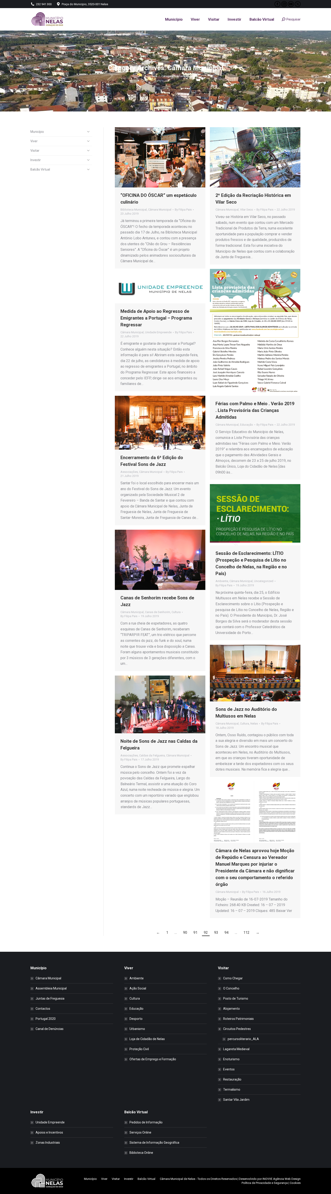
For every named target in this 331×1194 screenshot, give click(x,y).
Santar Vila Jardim (236, 1099)
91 (195, 932)
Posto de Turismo (235, 998)
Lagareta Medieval (236, 1049)
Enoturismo (231, 1059)
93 (216, 932)
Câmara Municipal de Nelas (177, 1179)
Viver (34, 141)
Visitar (34, 150)
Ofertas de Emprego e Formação (152, 1059)
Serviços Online (140, 1132)
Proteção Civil (139, 1049)
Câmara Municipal (159, 209)
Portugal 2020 (46, 1019)
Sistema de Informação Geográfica (154, 1142)
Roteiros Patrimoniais (238, 1019)
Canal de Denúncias (49, 1029)
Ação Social (137, 988)
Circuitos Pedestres (237, 1029)
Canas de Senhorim (157, 612)
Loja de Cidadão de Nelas (147, 1039)
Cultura (176, 612)
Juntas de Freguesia (50, 998)
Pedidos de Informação (146, 1122)
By (183, 209)
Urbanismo (137, 1029)
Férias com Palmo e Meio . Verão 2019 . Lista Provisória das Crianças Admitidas (254, 410)
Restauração (232, 1079)
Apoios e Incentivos (49, 1132)
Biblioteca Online (141, 1152)
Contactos (43, 1008)
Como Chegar (233, 978)
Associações (129, 472)
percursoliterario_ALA (243, 1039)
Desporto (136, 1019)
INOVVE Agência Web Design (282, 1179)
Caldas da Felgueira (152, 755)
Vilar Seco (246, 209)
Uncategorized (263, 581)
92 (206, 932)
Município (37, 131)
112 (246, 932)
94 (226, 932)
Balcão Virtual (40, 169)
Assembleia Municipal (51, 988)
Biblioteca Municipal (133, 209)
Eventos (229, 1069)
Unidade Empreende (158, 332)
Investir (35, 160)
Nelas (254, 723)
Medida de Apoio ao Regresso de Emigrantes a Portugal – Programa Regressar (156, 318)
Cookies (295, 1183)
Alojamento (231, 1008)
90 (185, 932)
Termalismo (231, 1089)
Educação (246, 424)
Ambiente (221, 581)
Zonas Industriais (48, 1142)
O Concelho (231, 988)
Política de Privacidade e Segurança (265, 1183)
